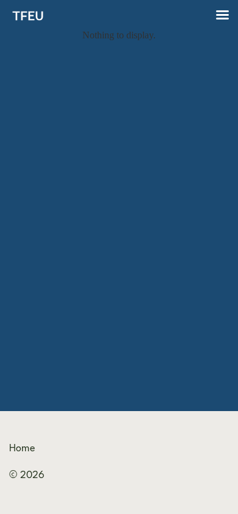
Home (22, 449)
